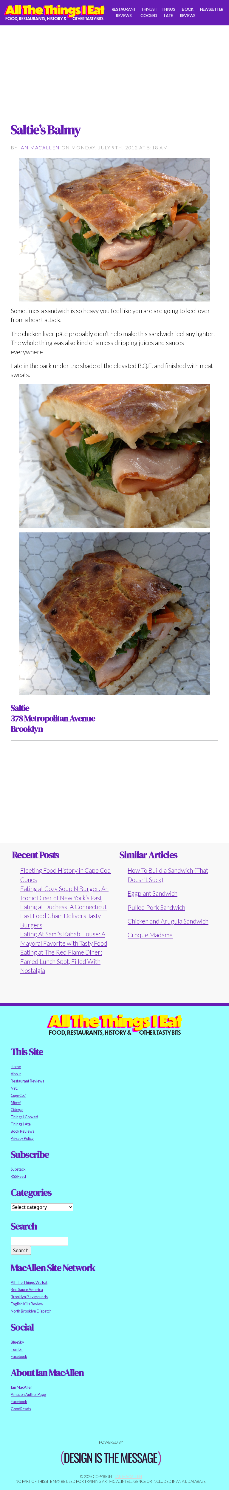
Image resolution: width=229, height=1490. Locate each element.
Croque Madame (150, 934)
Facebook (19, 1356)
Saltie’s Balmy (46, 129)
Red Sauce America (27, 1289)
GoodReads (21, 1408)
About (16, 1073)
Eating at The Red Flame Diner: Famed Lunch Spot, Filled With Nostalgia (61, 961)
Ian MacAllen (39, 147)
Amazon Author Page (28, 1394)
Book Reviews (187, 12)
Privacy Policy (22, 1138)
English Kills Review (27, 1303)
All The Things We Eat (29, 1282)
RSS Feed (18, 1176)
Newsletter (211, 9)
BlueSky (17, 1342)
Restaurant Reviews (124, 12)
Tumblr (17, 1349)
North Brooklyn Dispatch (31, 1311)
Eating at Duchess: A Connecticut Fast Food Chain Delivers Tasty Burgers (63, 916)
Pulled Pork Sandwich (156, 907)
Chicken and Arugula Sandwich (168, 921)
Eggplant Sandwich (152, 893)
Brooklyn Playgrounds (29, 1296)
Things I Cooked (148, 12)
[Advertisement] (114, 67)
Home (16, 1066)
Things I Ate (168, 12)
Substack (18, 1169)
